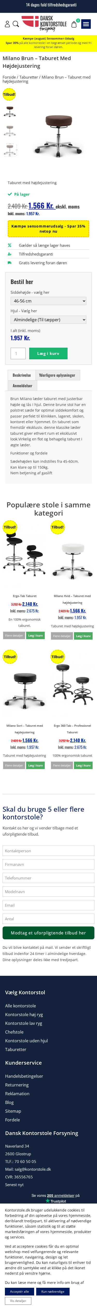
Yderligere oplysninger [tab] (57, 375)
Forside (9, 77)
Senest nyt (14, 1184)
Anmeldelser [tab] (22, 385)
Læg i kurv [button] (35, 635)
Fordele (12, 1120)
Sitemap (13, 1111)
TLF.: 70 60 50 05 (20, 1161)
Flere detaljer (14, 635)
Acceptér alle (19, 1291)
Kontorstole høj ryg (24, 1014)
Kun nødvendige (52, 1291)
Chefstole (14, 1032)
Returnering (17, 1085)
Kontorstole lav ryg (23, 1023)
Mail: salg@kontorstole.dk (28, 1169)
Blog (9, 1102)
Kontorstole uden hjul (26, 1041)
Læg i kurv (48, 353)
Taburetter (28, 77)
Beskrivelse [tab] (22, 375)
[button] (86, 24)
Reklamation (17, 1093)
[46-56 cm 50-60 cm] (48, 300)
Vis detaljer (18, 1301)
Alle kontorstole (20, 1006)
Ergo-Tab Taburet (24, 596)
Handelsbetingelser (24, 1076)
